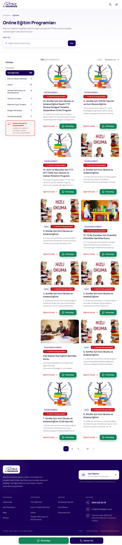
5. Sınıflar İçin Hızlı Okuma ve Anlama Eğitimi (98, 295)
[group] (20, 94)
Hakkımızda (7, 502)
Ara (71, 43)
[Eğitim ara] (110, 4)
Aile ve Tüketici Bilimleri (40, 507)
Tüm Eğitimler (36, 502)
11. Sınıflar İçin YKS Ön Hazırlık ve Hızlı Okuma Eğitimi (98, 103)
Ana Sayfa (6, 15)
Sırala (99, 59)
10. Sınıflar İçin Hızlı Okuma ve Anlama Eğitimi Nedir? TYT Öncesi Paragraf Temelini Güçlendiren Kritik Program (58, 106)
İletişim (6, 517)
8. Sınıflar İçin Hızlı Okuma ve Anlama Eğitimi (98, 416)
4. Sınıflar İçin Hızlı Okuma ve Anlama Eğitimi (58, 295)
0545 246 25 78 (99, 502)
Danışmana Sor (64, 512)
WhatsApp (69, 126)
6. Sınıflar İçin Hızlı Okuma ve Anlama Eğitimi (98, 353)
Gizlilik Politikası (92, 531)
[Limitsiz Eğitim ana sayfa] (10, 4)
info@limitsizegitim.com (102, 509)
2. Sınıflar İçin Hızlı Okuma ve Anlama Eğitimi (98, 171)
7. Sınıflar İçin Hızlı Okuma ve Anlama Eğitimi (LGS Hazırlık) (58, 420)
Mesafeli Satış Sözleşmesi (109, 531)
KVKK (81, 531)
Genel (33, 512)
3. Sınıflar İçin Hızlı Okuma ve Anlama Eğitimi (58, 232)
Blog (5, 512)
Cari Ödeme (63, 507)
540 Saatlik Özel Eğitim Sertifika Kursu (59, 357)
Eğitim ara (6, 37)
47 (88, 448)
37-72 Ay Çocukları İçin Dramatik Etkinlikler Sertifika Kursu (100, 237)
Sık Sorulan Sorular (65, 502)
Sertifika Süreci (9, 507)
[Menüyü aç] (116, 4)
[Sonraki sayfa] (94, 448)
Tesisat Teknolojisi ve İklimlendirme (39, 518)
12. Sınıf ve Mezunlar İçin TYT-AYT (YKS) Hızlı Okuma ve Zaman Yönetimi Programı (58, 172)
